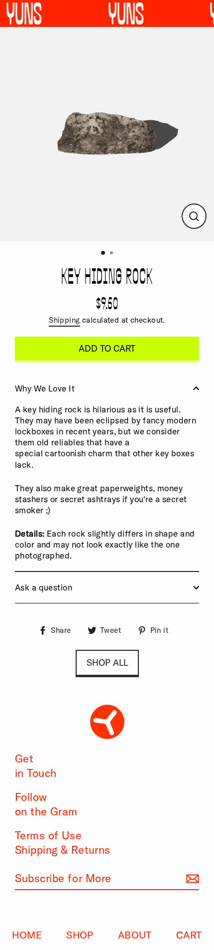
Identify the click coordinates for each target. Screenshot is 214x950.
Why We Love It (45, 388)
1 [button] (103, 253)
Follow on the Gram (46, 804)
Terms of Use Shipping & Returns (62, 842)
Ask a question (43, 587)
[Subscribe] (191, 879)
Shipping (64, 320)
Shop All (107, 662)
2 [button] (112, 253)
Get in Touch (35, 766)
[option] (107, 134)
